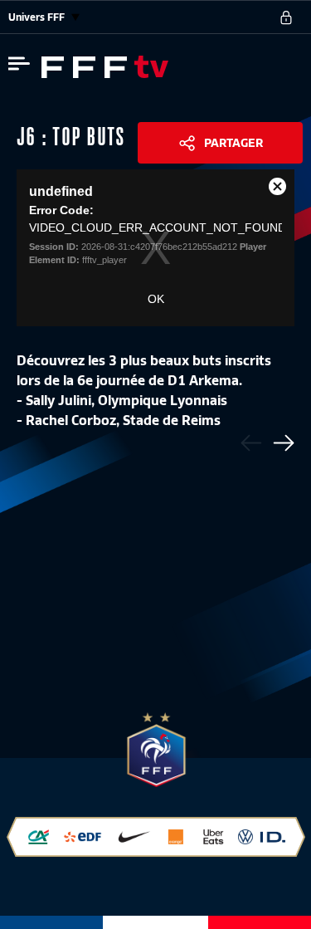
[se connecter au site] (286, 17)
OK (156, 299)
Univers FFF (37, 17)
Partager (233, 142)
